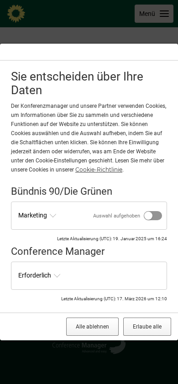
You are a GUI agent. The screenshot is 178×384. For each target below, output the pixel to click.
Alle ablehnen (92, 326)
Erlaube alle (147, 326)
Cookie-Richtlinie (98, 169)
